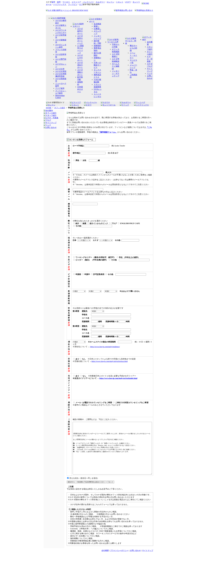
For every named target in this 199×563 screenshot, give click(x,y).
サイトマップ (147, 550)
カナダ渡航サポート (80, 72)
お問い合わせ (135, 550)
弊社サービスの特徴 (133, 48)
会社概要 (105, 550)
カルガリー (100, 2)
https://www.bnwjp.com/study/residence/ (105, 347)
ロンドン (110, 2)
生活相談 (97, 24)
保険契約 (97, 46)
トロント (119, 2)
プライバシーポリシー (119, 550)
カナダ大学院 (60, 71)
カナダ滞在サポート (80, 65)
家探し (96, 26)
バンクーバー (88, 2)
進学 (59, 2)
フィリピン (72, 4)
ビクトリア (76, 2)
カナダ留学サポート (80, 31)
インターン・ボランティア (115, 73)
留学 (53, 2)
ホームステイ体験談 (115, 66)
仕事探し (97, 29)
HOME (48, 108)
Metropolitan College (60, 97)
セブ (81, 4)
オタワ (128, 2)
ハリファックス (59, 4)
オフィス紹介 (59, 108)
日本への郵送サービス (97, 65)
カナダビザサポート (80, 57)
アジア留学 (59, 88)
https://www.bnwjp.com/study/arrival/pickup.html (110, 361)
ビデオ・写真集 (149, 59)
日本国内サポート (80, 89)
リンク (149, 73)
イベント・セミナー (133, 55)
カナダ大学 (59, 69)
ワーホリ (66, 2)
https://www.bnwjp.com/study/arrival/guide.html (118, 378)
